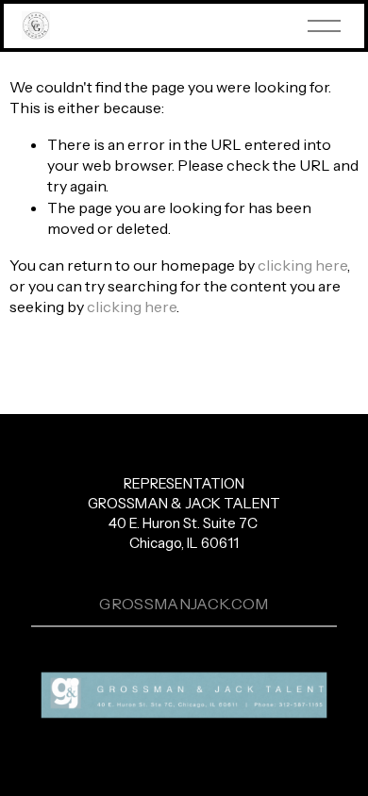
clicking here (302, 265)
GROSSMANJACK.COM (183, 603)
